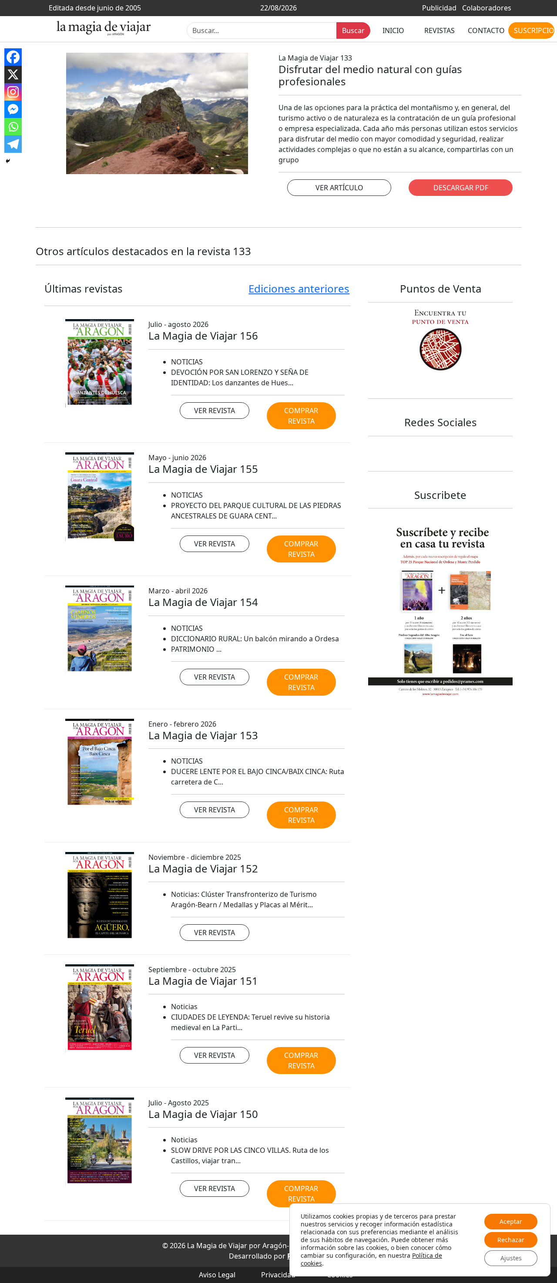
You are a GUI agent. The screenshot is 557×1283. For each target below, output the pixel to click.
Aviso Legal (217, 1275)
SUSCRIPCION (534, 30)
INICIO (393, 30)
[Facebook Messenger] (13, 109)
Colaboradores (486, 8)
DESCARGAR (460, 187)
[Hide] (7, 161)
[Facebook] (13, 57)
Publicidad (439, 8)
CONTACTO (486, 30)
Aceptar (511, 1221)
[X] (13, 74)
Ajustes (511, 1258)
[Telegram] (13, 144)
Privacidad (278, 1275)
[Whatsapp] (13, 126)
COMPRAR (301, 416)
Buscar (353, 30)
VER (339, 187)
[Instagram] (13, 92)
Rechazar (510, 1240)
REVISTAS (439, 30)
